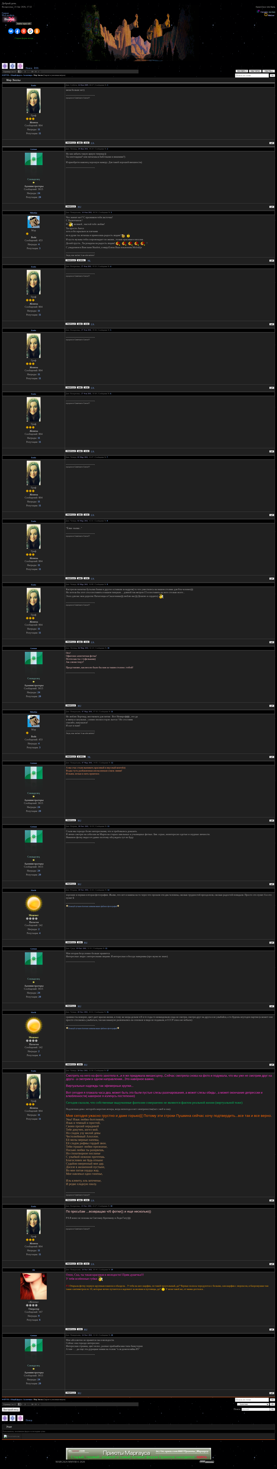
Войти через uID (24, 24)
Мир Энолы (38, 75)
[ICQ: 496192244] (86, 143)
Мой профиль (8, 15)
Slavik (33, 890)
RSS (36, 68)
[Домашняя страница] (80, 143)
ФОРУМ (5, 75)
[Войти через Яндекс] (24, 31)
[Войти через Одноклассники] (37, 31)
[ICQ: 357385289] (80, 942)
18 (111, 1206)
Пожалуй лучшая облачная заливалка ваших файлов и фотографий (92, 906)
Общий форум (16, 75)
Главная (5, 13)
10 (32, 72)
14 (108, 890)
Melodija (33, 213)
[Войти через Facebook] (17, 31)
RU (79, 207)
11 (36, 72)
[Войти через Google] (30, 31)
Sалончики (27, 75)
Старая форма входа (24, 38)
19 (112, 1270)
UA (92, 143)
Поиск (29, 68)
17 (108, 1070)
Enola (33, 85)
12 (112, 763)
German (33, 149)
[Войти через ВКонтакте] (11, 31)
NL (89, 260)
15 (106, 948)
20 (112, 1335)
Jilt (33, 1270)
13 (108, 826)
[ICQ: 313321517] (80, 1329)
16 (108, 1012)
